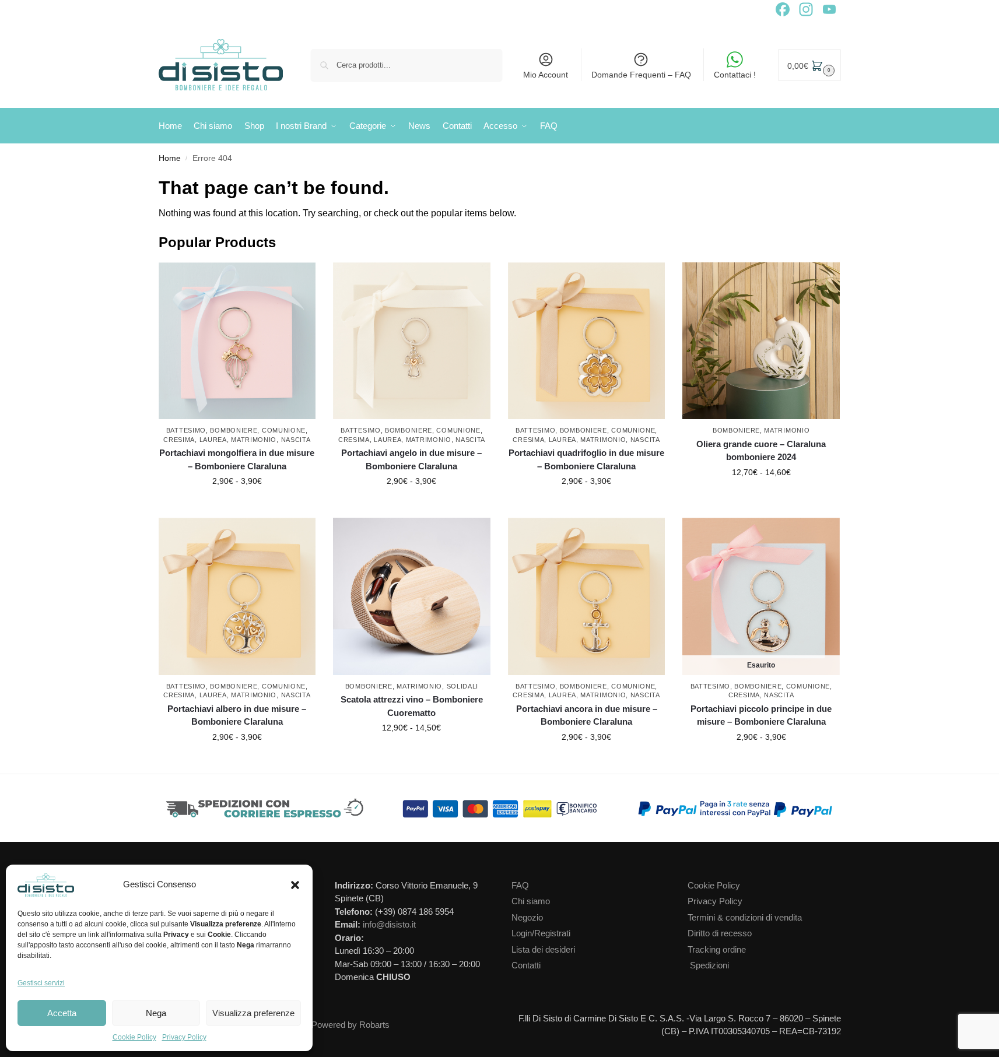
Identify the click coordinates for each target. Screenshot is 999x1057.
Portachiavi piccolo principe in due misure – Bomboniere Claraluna (761, 715)
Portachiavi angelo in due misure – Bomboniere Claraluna (411, 459)
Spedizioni (709, 965)
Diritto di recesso (720, 933)
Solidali (463, 686)
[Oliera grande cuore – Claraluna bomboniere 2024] (761, 341)
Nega (156, 1013)
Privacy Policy (184, 1037)
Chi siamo (530, 901)
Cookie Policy (134, 1037)
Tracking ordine (717, 949)
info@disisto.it (389, 924)
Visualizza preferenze (253, 1013)
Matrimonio (253, 439)
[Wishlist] (309, 280)
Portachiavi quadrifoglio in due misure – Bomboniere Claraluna (586, 459)
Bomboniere (233, 430)
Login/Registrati (540, 933)
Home (170, 158)
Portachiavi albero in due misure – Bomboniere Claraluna (236, 715)
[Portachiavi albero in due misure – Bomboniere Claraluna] (237, 596)
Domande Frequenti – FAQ (641, 74)
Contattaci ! (735, 74)
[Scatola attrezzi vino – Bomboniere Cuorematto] (411, 596)
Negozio (527, 917)
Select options (237, 506)
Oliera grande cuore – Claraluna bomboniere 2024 (761, 450)
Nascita (296, 439)
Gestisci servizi (41, 983)
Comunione (284, 430)
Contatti (526, 965)
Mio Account (545, 74)
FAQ (520, 885)
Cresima (179, 439)
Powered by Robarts (350, 1025)
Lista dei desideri (543, 949)
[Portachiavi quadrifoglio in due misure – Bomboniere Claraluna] (586, 341)
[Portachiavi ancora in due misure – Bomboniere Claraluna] (586, 596)
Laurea (213, 439)
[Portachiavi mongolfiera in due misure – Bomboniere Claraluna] (237, 341)
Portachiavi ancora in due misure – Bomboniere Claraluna (586, 715)
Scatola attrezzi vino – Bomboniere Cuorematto (412, 706)
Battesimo (186, 430)
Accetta (61, 1013)
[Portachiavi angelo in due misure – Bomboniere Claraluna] (411, 341)
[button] (295, 885)
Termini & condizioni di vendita (745, 917)
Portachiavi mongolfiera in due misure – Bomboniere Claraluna (236, 459)
